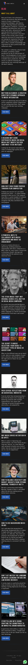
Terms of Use (9, 660)
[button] (24, 3)
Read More (6, 112)
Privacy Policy (18, 660)
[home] (8, 3)
